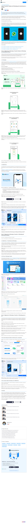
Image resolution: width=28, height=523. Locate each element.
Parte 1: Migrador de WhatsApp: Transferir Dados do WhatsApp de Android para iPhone (12, 46)
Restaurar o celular (18, 443)
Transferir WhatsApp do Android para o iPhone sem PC (8, 436)
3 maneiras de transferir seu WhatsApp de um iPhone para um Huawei (10, 431)
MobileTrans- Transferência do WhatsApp (7, 169)
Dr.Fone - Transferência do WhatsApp (14, 258)
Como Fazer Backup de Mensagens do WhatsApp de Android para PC (10, 432)
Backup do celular (23, 443)
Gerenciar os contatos (4, 446)
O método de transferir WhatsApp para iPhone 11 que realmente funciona (10, 430)
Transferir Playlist (8, 443)
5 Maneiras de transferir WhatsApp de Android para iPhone (8, 433)
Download (24, 2)
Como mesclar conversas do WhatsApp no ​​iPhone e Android (8, 435)
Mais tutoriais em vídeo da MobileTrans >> (14, 470)
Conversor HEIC (3, 443)
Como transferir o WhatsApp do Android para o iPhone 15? (8, 434)
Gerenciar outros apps (13, 443)
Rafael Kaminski (9, 422)
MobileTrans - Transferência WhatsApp (8, 461)
